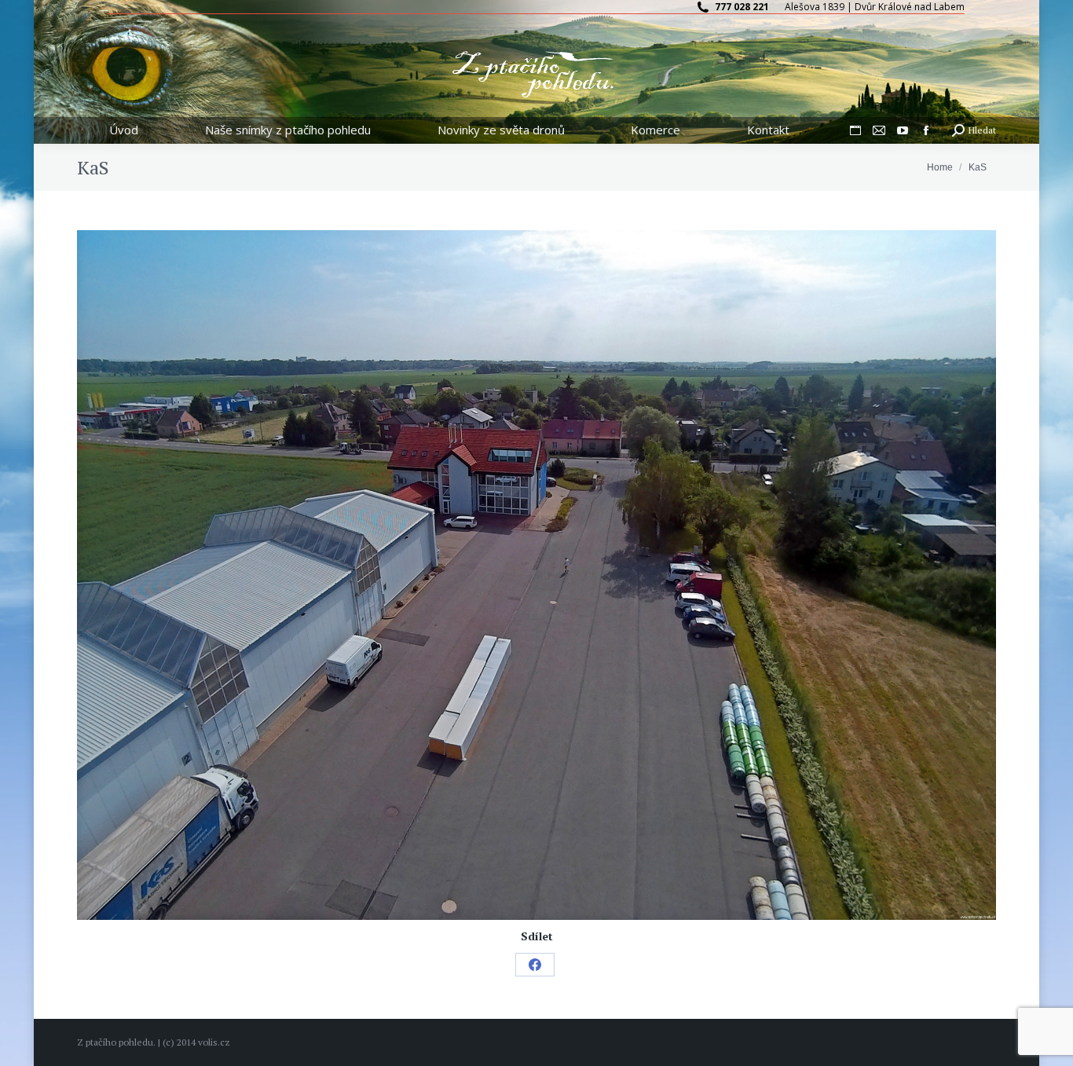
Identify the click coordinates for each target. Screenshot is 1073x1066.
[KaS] (536, 575)
